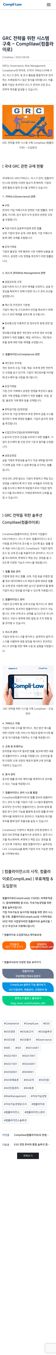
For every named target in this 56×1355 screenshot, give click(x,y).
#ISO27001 (10, 1055)
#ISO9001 (28, 1072)
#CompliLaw (31, 1023)
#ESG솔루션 (45, 1031)
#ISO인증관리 (11, 1088)
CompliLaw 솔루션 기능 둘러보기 (28, 987)
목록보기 (28, 1155)
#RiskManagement (15, 1096)
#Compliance (11, 1023)
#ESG (46, 1023)
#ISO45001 (28, 1064)
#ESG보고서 (26, 1031)
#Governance (44, 1039)
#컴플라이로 (38, 1104)
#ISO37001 (28, 1055)
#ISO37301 (10, 1064)
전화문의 (14, 945)
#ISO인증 (44, 1080)
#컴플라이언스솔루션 (15, 1120)
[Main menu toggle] (48, 4)
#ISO (18, 1047)
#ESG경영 (9, 1031)
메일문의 (42, 945)
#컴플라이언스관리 (35, 1112)
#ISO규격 (29, 1080)
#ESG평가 (25, 1039)
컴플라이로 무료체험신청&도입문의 (28, 974)
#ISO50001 (10, 1072)
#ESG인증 (9, 1039)
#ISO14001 (32, 1047)
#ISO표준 (29, 1088)
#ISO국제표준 (11, 1080)
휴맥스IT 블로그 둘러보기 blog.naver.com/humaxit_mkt (28, 1001)
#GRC (7, 1047)
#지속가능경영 (39, 1096)
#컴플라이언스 (12, 1112)
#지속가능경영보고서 (15, 1104)
